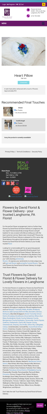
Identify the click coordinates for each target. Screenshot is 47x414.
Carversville (29, 320)
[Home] (7, 13)
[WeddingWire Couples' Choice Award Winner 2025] (31, 196)
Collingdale (39, 325)
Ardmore (6, 312)
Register (12, 4)
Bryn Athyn (35, 316)
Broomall (27, 316)
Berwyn (39, 312)
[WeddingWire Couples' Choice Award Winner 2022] (15, 196)
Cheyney (16, 325)
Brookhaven (20, 316)
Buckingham (11, 318)
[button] (43, 4)
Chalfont (6, 322)
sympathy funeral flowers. (29, 263)
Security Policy (37, 152)
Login (4, 4)
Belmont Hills (23, 312)
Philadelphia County (34, 370)
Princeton (6, 374)
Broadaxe (11, 316)
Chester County (31, 322)
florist (10, 244)
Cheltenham (13, 322)
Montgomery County (10, 320)
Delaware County (32, 318)
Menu (4, 23)
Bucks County (21, 318)
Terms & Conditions (23, 152)
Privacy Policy (10, 152)
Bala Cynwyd (14, 312)
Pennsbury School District (18, 370)
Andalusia (36, 309)
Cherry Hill (22, 322)
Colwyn (5, 327)
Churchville (23, 325)
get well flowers (11, 263)
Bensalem (32, 312)
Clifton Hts (31, 325)
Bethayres (6, 314)
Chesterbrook (7, 325)
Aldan (24, 309)
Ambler (29, 309)
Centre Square (39, 320)
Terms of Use (18, 413)
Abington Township (15, 309)
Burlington (21, 320)
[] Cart (21, 4)
